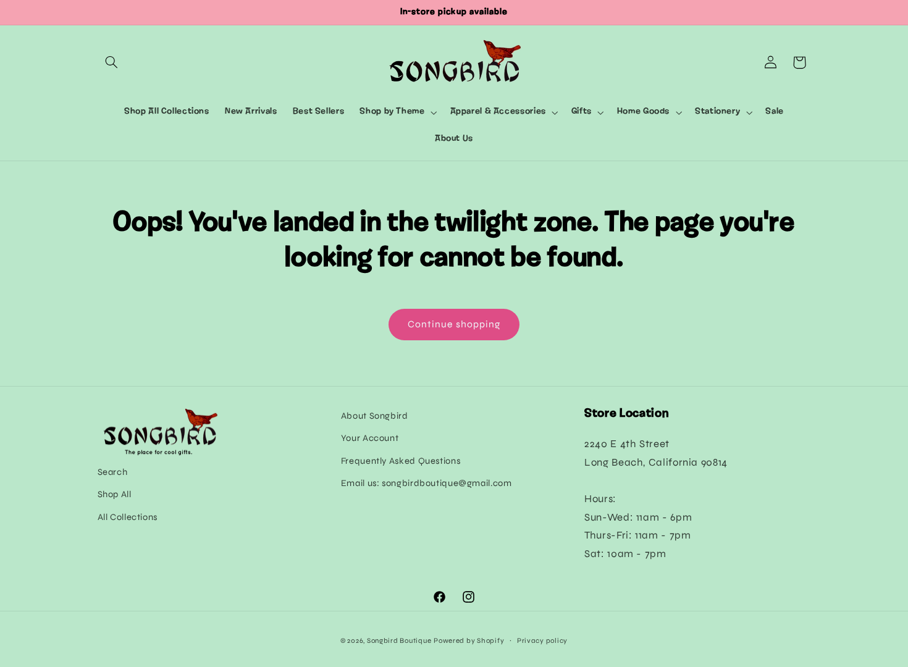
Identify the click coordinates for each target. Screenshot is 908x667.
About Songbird (374, 415)
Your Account (370, 437)
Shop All (115, 494)
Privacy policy (542, 640)
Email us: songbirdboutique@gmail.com (426, 483)
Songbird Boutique (399, 640)
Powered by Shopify (469, 640)
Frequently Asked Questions (400, 460)
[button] (112, 62)
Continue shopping (454, 324)
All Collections (128, 516)
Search (113, 471)
